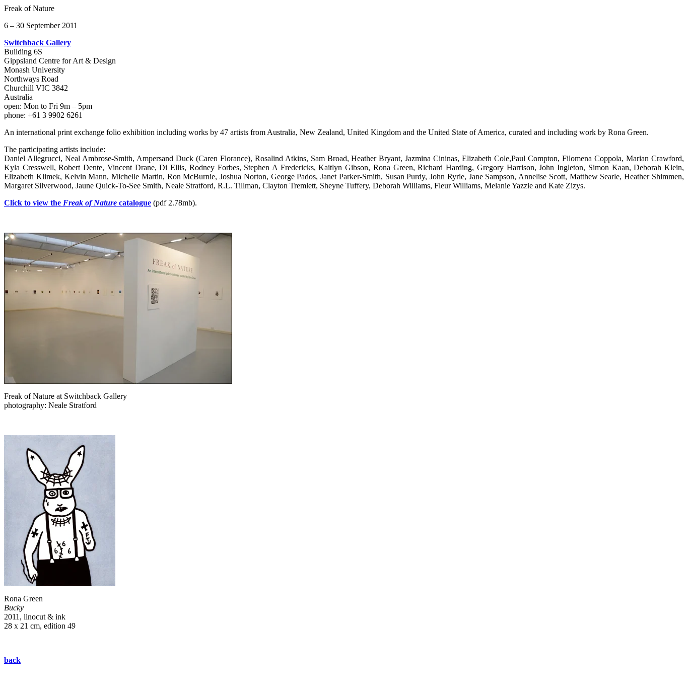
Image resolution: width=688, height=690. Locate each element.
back (12, 660)
